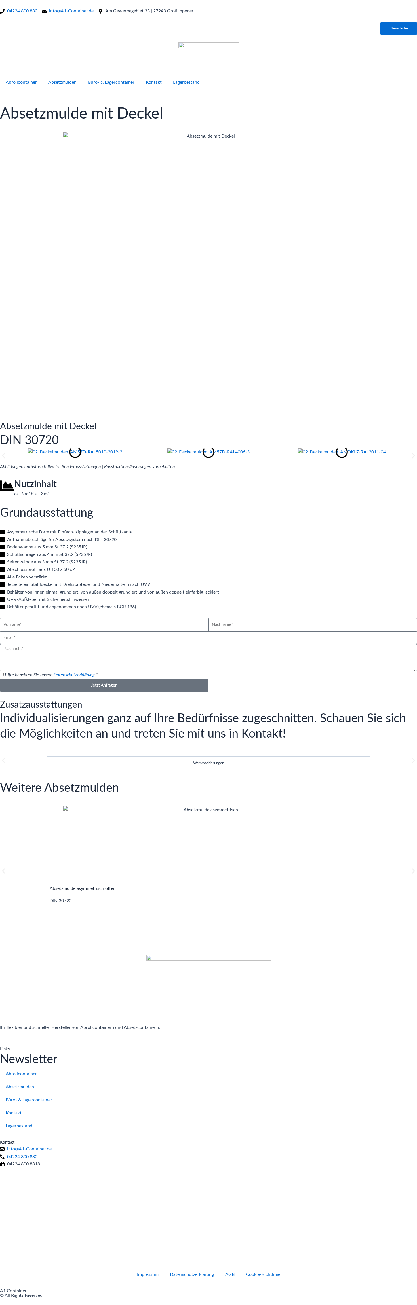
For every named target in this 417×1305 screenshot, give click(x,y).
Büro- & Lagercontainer (111, 82)
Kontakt (154, 82)
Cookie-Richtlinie (263, 1274)
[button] (3, 455)
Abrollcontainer (21, 82)
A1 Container (13, 1291)
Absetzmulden (62, 82)
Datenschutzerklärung (74, 675)
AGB (230, 1274)
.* (51, 675)
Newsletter (28, 1059)
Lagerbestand (186, 82)
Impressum (148, 1274)
